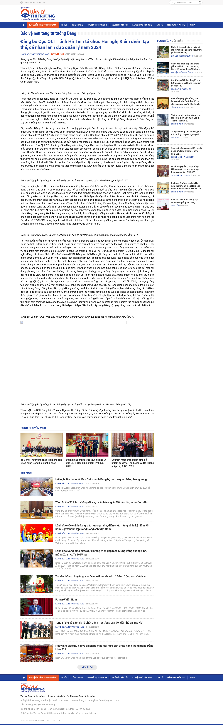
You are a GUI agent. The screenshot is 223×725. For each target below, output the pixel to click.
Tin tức (64, 25)
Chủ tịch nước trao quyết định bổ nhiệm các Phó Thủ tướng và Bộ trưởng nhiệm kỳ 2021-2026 (133, 463)
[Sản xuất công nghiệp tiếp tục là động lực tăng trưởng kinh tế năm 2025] (163, 153)
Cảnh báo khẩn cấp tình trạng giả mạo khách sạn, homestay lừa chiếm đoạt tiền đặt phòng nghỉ (185, 66)
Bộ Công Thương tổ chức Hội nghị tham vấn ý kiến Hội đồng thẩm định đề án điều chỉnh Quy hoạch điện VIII (186, 186)
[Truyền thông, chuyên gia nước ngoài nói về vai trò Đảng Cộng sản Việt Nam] (36, 584)
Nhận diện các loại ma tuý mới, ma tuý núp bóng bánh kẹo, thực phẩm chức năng (186, 50)
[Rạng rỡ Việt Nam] (36, 607)
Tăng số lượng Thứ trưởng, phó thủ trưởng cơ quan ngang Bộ (186, 133)
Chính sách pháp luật (176, 25)
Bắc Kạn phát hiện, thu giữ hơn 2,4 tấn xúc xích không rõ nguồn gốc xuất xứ (186, 83)
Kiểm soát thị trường (180, 175)
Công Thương (77, 25)
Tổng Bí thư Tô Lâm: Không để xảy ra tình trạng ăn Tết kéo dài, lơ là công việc (101, 502)
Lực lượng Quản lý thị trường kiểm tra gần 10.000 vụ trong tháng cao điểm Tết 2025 (185, 169)
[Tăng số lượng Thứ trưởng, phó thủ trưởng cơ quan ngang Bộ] (163, 136)
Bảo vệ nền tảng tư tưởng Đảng (42, 25)
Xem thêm (87, 667)
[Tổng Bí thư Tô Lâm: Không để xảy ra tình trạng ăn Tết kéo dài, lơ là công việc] (36, 510)
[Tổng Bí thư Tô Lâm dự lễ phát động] (36, 630)
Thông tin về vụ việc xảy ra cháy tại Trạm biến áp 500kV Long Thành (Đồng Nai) (186, 118)
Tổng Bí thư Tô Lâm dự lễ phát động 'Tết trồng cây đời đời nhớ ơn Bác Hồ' (98, 622)
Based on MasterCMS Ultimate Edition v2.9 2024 (40, 721)
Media (192, 25)
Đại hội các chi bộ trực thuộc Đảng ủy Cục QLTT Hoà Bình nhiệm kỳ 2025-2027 (86, 463)
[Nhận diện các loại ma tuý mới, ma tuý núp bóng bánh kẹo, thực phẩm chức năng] (163, 52)
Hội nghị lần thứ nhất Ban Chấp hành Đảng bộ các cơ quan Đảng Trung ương (101, 479)
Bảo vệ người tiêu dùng (142, 25)
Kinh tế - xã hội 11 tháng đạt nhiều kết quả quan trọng (184, 201)
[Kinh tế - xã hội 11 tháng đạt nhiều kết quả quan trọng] (163, 204)
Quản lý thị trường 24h (97, 25)
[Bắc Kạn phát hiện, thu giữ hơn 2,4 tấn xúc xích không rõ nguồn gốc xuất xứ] (163, 85)
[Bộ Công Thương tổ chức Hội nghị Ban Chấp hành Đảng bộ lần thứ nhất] (41, 445)
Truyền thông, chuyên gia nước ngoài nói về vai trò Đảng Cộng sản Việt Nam (101, 576)
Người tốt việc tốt (120, 25)
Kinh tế (160, 25)
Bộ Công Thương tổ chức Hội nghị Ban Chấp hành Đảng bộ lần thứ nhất (41, 461)
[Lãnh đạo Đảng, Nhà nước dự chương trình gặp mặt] (36, 558)
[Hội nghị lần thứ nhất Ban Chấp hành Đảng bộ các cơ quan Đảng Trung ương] (36, 487)
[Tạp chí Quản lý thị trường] (37, 13)
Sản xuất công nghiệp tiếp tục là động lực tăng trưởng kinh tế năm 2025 (186, 151)
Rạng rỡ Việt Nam (66, 599)
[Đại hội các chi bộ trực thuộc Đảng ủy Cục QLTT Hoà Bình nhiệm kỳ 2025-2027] (87, 445)
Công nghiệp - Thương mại (182, 157)
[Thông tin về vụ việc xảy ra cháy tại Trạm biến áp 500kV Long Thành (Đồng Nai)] (163, 120)
